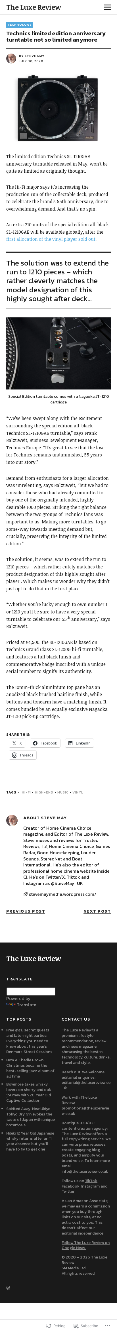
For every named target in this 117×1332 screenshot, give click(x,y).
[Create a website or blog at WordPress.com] (8, 1288)
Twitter (68, 1191)
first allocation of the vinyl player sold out (50, 239)
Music (62, 792)
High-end (44, 792)
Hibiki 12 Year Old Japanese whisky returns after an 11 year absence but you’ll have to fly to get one (30, 1141)
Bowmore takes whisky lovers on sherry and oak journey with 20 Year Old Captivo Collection (28, 1092)
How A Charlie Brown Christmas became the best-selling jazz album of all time (30, 1068)
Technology (20, 24)
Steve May (34, 56)
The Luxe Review (33, 7)
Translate (26, 1004)
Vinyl (77, 792)
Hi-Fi (26, 792)
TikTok (91, 1181)
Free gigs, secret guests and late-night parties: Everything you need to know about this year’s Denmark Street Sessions (29, 1041)
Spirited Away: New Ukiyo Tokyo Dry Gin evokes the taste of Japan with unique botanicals (30, 1117)
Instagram (90, 1186)
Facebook (71, 1186)
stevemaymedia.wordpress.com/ (62, 894)
